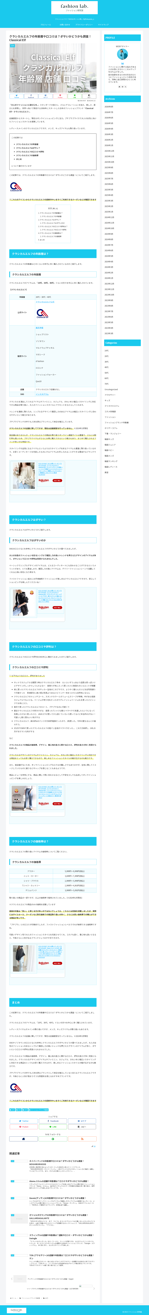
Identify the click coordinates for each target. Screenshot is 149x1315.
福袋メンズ (109, 455)
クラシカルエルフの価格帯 (51, 236)
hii (122, 63)
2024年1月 (109, 278)
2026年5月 (109, 123)
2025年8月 (109, 173)
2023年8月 (109, 305)
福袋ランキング (111, 461)
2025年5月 (109, 189)
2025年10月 (109, 162)
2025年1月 (109, 211)
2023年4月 (109, 327)
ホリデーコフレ (111, 428)
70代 (106, 383)
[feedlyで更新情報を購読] (53, 1138)
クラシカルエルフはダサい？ (50, 219)
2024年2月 (109, 272)
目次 (50, 208)
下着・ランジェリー (113, 433)
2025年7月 (109, 178)
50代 (106, 372)
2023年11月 (109, 289)
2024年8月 (109, 239)
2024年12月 (109, 217)
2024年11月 (109, 222)
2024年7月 (109, 245)
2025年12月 (109, 150)
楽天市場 (39, 327)
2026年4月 (109, 128)
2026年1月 (109, 145)
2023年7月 (109, 311)
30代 (19, 1110)
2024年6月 (109, 250)
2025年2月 (109, 206)
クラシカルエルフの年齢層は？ (51, 213)
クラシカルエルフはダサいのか (53, 223)
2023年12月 (109, 283)
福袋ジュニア (110, 444)
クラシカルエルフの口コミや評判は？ (54, 226)
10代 (106, 350)
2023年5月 (109, 322)
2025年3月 (109, 200)
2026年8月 (109, 106)
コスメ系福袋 (110, 411)
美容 (106, 472)
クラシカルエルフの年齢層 (51, 216)
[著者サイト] (23, 1138)
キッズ (107, 400)
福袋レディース (111, 466)
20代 (13, 1110)
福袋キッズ (109, 439)
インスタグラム (42, 394)
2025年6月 (109, 184)
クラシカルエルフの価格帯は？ (51, 233)
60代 (106, 378)
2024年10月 (109, 228)
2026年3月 (109, 134)
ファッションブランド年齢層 (39, 1110)
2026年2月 (109, 139)
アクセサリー (110, 394)
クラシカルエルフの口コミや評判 (54, 229)
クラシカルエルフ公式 (45, 301)
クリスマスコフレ (112, 405)
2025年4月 (109, 195)
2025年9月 (109, 167)
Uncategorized (111, 389)
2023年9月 (109, 300)
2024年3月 (109, 267)
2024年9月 (109, 233)
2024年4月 (109, 261)
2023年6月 (109, 316)
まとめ (42, 239)
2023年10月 (109, 294)
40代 (25, 1110)
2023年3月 (109, 333)
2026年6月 (109, 117)
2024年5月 (109, 256)
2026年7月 (109, 112)
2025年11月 (109, 156)
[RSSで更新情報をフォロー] (82, 1138)
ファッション (110, 417)
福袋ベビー (109, 450)
